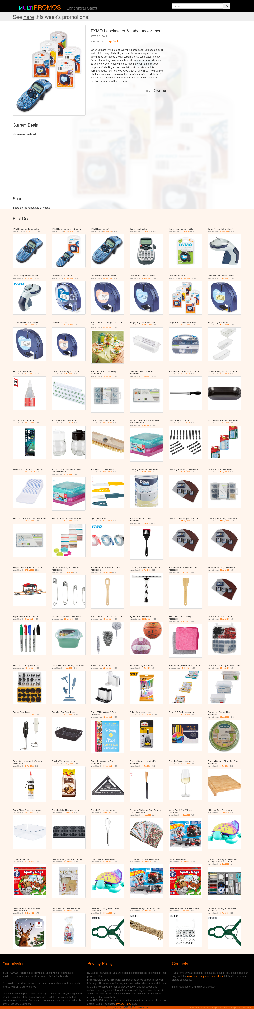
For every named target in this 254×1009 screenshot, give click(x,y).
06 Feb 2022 (146, 715)
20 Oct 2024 (224, 668)
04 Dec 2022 (185, 815)
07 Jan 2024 (107, 619)
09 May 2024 (30, 472)
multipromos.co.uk (239, 1007)
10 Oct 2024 (185, 668)
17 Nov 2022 (146, 815)
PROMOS (47, 6)
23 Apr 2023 (107, 327)
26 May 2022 (224, 231)
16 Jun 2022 (224, 766)
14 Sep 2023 (185, 423)
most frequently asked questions (205, 976)
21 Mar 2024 (146, 619)
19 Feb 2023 (68, 572)
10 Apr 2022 (107, 376)
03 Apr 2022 (68, 374)
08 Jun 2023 (185, 325)
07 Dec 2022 (107, 862)
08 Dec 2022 (68, 862)
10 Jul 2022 (29, 813)
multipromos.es (218, 1007)
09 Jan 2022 (107, 717)
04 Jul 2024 (68, 474)
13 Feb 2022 (185, 715)
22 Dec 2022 (224, 374)
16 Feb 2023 (68, 423)
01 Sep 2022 (29, 278)
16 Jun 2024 (68, 668)
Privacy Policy (123, 1004)
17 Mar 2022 (146, 472)
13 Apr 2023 (224, 913)
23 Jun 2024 (107, 668)
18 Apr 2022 (68, 521)
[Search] (226, 6)
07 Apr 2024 (185, 621)
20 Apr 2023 (185, 572)
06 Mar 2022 (107, 472)
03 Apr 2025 (68, 715)
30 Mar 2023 (146, 911)
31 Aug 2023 (68, 619)
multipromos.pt (200, 1007)
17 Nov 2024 (30, 715)
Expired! (112, 41)
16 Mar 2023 (107, 913)
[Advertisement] (205, 49)
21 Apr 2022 (29, 766)
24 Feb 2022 (146, 231)
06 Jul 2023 (107, 231)
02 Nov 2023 (224, 423)
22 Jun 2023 (107, 423)
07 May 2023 (147, 325)
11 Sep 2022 (146, 523)
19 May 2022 (68, 764)
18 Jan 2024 (224, 325)
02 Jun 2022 (146, 766)
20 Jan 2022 (29, 231)
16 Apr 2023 (185, 911)
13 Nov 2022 (107, 813)
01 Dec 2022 (224, 813)
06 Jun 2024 (224, 619)
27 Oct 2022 (29, 570)
